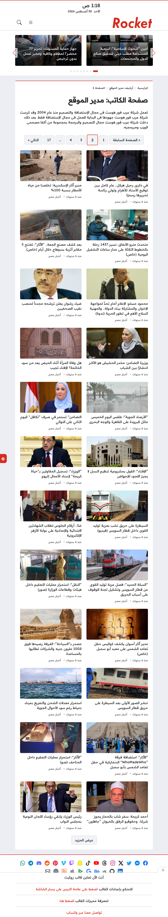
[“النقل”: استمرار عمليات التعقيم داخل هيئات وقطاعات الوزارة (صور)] (51, 577)
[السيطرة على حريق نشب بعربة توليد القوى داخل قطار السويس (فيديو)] (117, 517)
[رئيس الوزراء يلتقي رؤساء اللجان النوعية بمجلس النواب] (51, 806)
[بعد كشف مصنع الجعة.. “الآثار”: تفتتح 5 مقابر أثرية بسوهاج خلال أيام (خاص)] (51, 236)
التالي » (33, 140)
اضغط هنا (67, 901)
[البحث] (19, 22)
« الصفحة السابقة (126, 140)
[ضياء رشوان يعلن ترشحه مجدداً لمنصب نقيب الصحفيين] (51, 295)
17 (49, 140)
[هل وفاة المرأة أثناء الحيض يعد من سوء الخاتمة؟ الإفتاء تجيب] (51, 352)
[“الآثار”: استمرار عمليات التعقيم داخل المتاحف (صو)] (51, 749)
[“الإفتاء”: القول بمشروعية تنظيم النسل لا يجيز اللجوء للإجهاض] (117, 461)
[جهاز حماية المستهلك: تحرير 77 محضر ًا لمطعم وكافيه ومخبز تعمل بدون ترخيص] (48, 50)
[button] (95, 71)
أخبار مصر (121, 201)
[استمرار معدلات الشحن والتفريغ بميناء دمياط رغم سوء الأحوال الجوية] (51, 692)
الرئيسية (142, 87)
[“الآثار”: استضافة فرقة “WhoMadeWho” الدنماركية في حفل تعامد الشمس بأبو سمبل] (117, 749)
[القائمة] (31, 22)
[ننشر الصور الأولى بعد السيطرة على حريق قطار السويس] (117, 692)
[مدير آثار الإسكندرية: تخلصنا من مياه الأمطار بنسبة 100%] (51, 177)
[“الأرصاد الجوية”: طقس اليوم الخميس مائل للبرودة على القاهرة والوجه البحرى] (117, 406)
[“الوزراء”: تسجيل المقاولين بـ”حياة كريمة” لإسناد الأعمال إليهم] (51, 461)
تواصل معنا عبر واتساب (84, 912)
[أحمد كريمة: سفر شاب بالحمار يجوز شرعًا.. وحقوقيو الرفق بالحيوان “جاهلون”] (117, 806)
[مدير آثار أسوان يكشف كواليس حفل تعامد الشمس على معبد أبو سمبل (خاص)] (117, 636)
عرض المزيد (84, 840)
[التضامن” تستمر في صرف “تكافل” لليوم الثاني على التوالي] (51, 406)
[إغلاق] (163, 870)
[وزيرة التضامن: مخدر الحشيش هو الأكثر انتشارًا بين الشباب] (117, 352)
